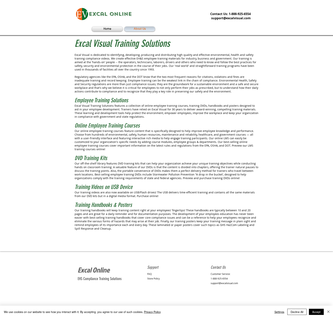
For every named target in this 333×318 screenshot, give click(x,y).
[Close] (328, 312)
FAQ (149, 273)
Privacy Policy (152, 312)
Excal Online (94, 270)
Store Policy (153, 278)
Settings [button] (279, 312)
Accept (316, 312)
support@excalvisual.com (231, 18)
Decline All (297, 312)
